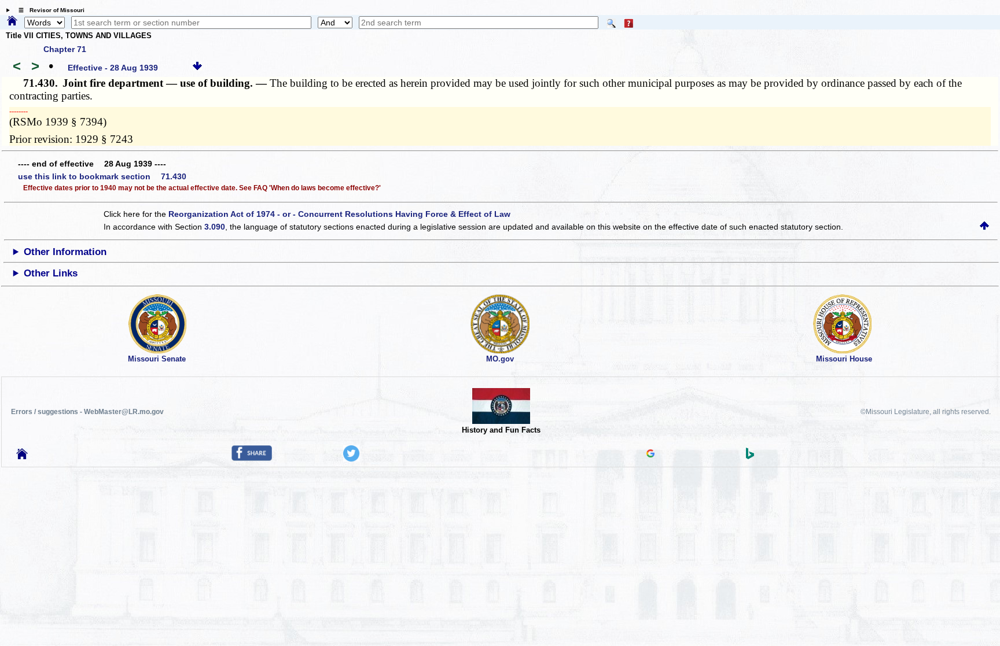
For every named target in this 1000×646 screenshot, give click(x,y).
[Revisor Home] (22, 456)
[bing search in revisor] (750, 456)
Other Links (51, 273)
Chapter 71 (64, 49)
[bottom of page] (197, 67)
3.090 (214, 226)
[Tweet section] (351, 458)
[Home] (12, 21)
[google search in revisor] (650, 454)
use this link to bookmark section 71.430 (102, 176)
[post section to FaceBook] (251, 458)
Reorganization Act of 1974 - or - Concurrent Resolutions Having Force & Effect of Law (339, 214)
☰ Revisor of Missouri (48, 10)
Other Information (65, 251)
